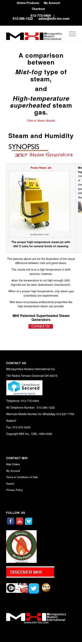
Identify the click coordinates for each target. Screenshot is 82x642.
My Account (13, 471)
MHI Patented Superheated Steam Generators (41, 317)
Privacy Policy (14, 490)
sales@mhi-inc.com (53, 18)
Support (11, 420)
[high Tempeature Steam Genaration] (41, 159)
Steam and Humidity (41, 135)
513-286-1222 (23, 18)
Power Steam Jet (40, 167)
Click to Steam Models (41, 120)
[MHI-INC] (34, 34)
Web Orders (13, 464)
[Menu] (70, 34)
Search (10, 483)
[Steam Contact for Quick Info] (41, 328)
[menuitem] (28, 3)
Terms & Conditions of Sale (22, 477)
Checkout (38, 9)
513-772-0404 (40, 15)
